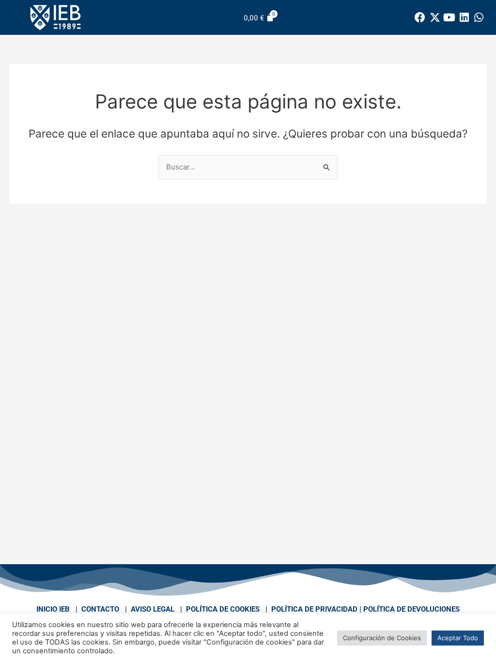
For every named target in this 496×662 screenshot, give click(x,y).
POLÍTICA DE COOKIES (223, 609)
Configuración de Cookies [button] (382, 638)
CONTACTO (100, 609)
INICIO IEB (53, 609)
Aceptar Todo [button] (457, 638)
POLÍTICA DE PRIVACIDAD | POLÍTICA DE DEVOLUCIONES (365, 609)
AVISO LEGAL (152, 609)
